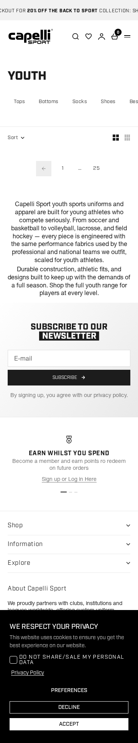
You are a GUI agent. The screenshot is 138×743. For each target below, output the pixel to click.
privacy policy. (111, 395)
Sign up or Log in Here (69, 479)
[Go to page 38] (43, 168)
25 (96, 168)
